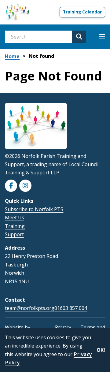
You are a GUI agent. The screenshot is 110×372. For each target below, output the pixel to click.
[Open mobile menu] (102, 36)
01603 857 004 (70, 308)
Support (14, 234)
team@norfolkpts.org (29, 308)
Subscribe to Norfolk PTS (34, 209)
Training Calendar (82, 12)
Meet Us (14, 217)
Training (15, 226)
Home (12, 56)
